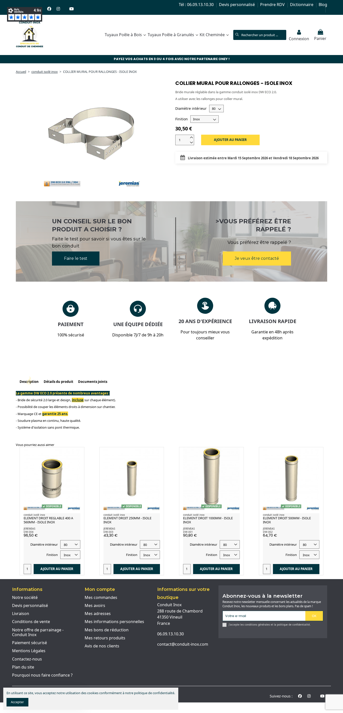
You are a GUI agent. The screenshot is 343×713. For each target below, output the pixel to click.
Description (29, 382)
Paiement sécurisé (29, 642)
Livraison (20, 613)
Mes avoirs (95, 605)
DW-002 (268, 532)
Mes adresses (98, 613)
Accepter (17, 702)
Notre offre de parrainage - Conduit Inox (38, 632)
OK (314, 616)
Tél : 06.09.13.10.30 (197, 4)
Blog (323, 4)
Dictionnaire (302, 4)
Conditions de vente (31, 621)
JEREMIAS (29, 528)
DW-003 (108, 532)
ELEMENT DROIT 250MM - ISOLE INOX (127, 520)
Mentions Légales (28, 650)
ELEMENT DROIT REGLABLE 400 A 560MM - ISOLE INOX (48, 520)
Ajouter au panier (230, 139)
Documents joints (92, 382)
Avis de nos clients (102, 646)
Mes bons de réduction (107, 630)
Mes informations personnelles (114, 621)
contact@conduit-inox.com (182, 644)
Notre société (25, 597)
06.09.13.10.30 (170, 634)
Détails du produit (58, 382)
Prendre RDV (273, 4)
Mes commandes (101, 597)
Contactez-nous (27, 659)
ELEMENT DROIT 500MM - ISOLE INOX (287, 520)
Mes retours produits (105, 638)
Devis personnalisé (237, 4)
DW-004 (28, 532)
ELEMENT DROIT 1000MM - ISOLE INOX (208, 520)
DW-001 (188, 532)
